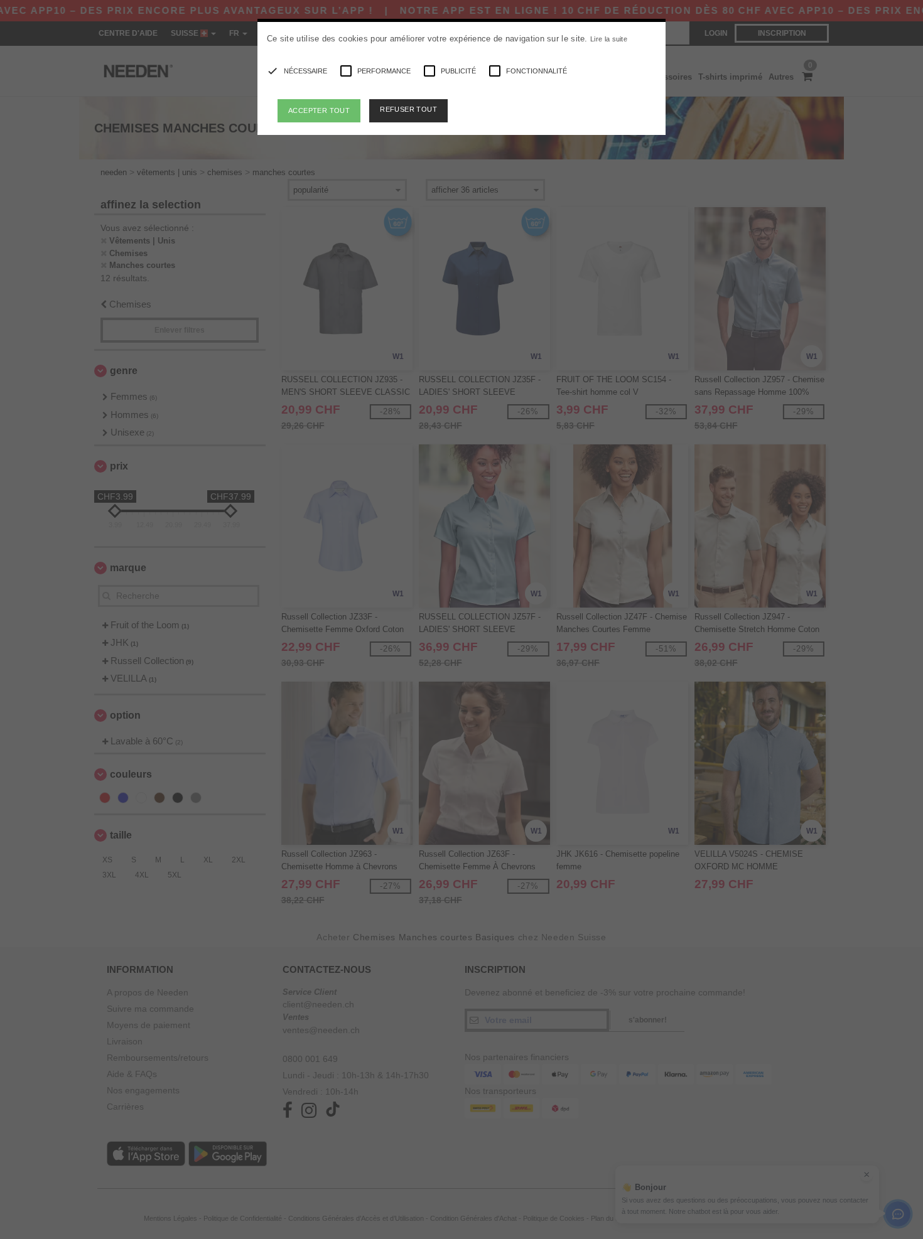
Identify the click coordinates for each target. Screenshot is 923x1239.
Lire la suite (608, 39)
